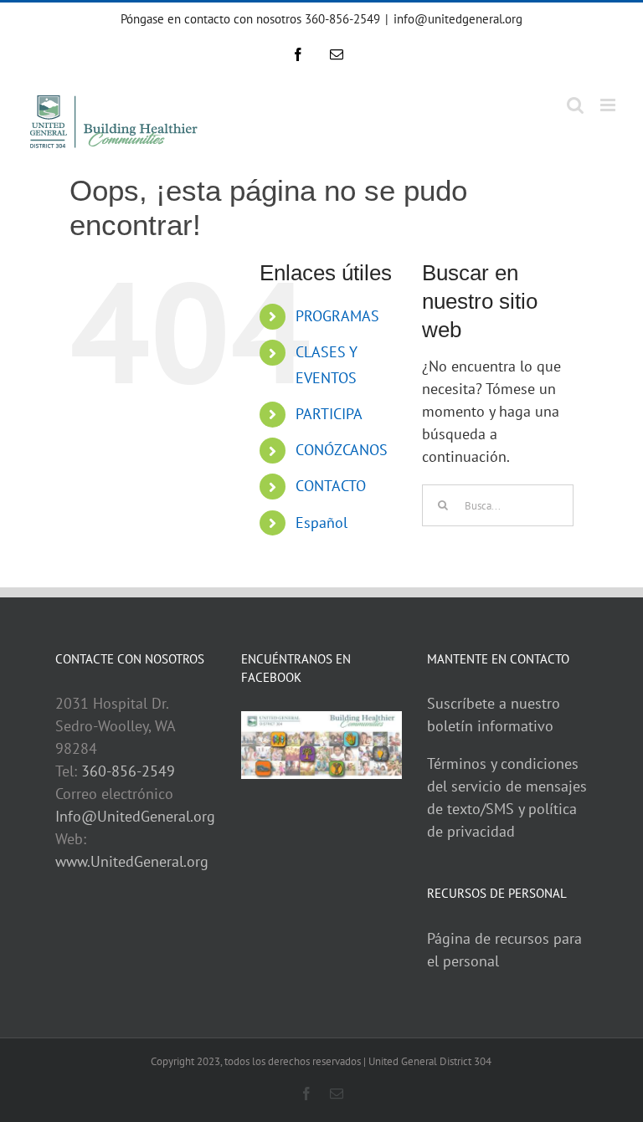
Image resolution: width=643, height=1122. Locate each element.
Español (321, 522)
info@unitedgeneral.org (458, 19)
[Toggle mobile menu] (609, 105)
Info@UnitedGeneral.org (135, 816)
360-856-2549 (128, 771)
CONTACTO (331, 485)
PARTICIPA (329, 413)
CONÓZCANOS (342, 449)
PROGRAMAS (337, 315)
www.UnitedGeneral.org (131, 861)
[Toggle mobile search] (575, 105)
